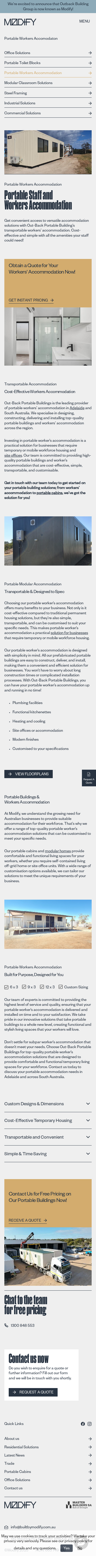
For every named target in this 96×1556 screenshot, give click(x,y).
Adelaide (77, 409)
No (80, 1549)
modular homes (58, 852)
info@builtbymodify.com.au (33, 1527)
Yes (66, 1549)
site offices (13, 456)
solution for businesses (69, 633)
